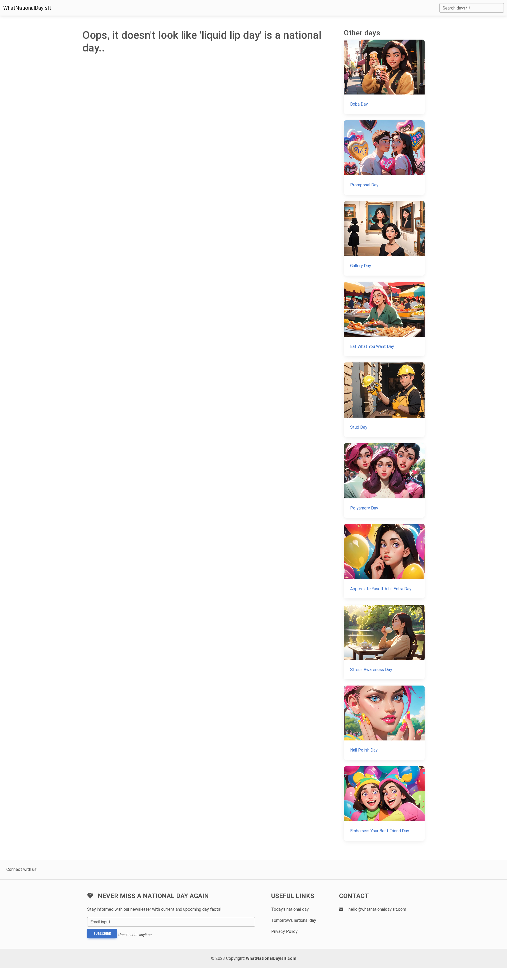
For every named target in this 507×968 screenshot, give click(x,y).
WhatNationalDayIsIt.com (271, 958)
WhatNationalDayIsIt (27, 8)
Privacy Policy (284, 931)
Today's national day (290, 909)
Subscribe (102, 934)
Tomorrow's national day (293, 920)
